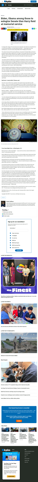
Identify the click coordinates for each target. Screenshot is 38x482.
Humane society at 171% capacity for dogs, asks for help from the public (15, 384)
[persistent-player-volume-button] (6, 5)
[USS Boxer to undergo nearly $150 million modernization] (23, 429)
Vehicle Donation (14, 479)
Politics (2, 433)
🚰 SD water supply (5, 215)
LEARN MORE (11, 476)
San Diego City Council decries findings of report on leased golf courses (15, 388)
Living (29, 433)
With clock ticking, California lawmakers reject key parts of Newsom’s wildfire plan (14, 438)
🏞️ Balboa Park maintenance (7, 213)
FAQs (25, 456)
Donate (19, 421)
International (20, 8)
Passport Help (27, 460)
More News (4, 425)
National (13, 8)
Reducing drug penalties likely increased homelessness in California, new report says (5, 437)
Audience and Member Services (29, 451)
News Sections (28, 8)
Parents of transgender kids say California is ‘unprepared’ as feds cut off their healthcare (32, 438)
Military (20, 433)
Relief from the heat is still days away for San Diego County (12, 391)
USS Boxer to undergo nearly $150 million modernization (23, 436)
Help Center (26, 462)
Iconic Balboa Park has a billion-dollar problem (10, 398)
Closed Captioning (27, 453)
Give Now (34, 1)
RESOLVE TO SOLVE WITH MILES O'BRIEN (9, 355)
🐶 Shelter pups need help (7, 212)
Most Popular (4, 360)
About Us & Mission (15, 451)
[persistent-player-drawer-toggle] (36, 5)
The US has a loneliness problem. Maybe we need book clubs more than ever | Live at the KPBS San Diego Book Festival (18, 297)
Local (8, 8)
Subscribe (19, 250)
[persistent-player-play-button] (3, 5)
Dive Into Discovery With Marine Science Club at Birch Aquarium (14, 326)
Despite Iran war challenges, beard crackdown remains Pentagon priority (15, 394)
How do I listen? (27, 458)
